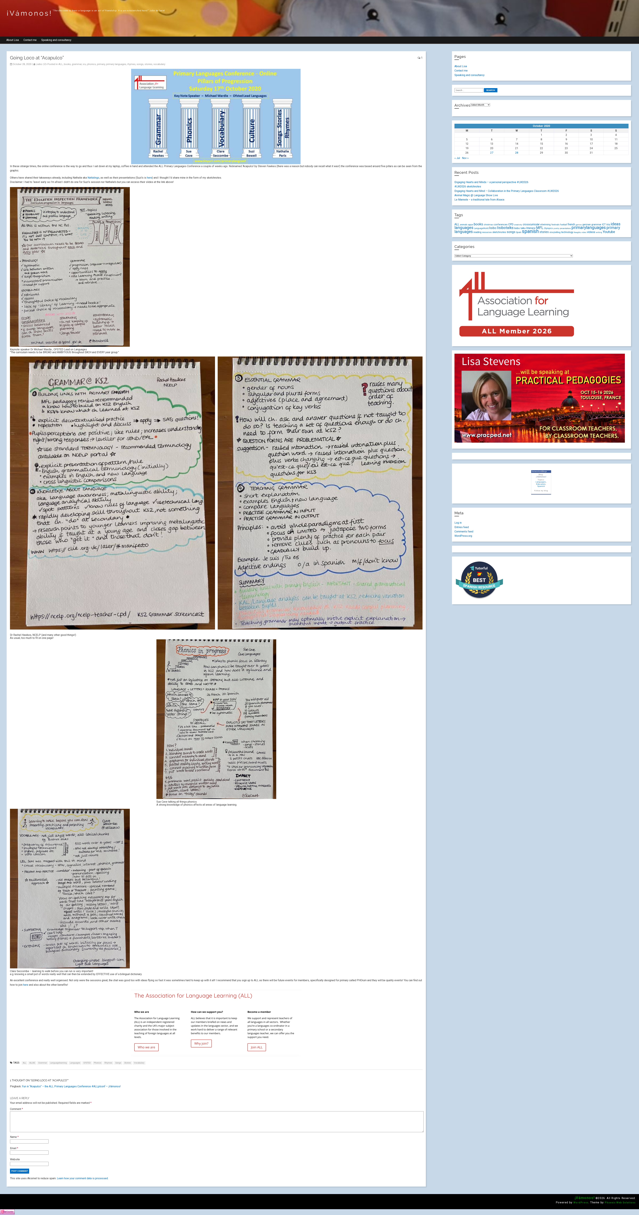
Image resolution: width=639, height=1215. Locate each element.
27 (491, 152)
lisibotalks (505, 228)
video (583, 232)
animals (463, 224)
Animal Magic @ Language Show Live (476, 195)
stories (148, 64)
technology (567, 232)
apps (470, 224)
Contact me (30, 40)
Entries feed (461, 527)
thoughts (577, 232)
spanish (530, 231)
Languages (541, 482)
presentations (565, 228)
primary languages (116, 64)
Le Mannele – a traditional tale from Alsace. (479, 199)
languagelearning (58, 1063)
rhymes (131, 64)
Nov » (465, 158)
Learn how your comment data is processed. (82, 1178)
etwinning (545, 224)
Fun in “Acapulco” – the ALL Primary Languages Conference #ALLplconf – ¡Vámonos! (71, 1086)
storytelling (554, 232)
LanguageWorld (481, 228)
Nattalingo (93, 177)
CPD (510, 224)
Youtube (609, 232)
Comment (16, 1109)
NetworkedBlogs (539, 471)
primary (101, 64)
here (149, 177)
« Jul (457, 158)
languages (75, 1063)
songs (140, 64)
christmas (488, 224)
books (67, 64)
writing (599, 232)
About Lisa (12, 40)
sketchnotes (499, 232)
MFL (539, 228)
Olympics (548, 228)
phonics (91, 64)
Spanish (541, 486)
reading (477, 232)
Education (541, 484)
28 (516, 152)
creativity (518, 224)
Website (15, 1159)
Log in (458, 522)
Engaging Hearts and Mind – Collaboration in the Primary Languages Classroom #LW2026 (506, 191)
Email (14, 1148)
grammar (77, 64)
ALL (60, 64)
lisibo (39, 64)
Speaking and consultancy (56, 40)
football (563, 224)
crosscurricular (531, 224)
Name (14, 1137)
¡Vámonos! (30, 13)
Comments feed (463, 531)
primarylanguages (588, 227)
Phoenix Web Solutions (620, 1202)
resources (487, 232)
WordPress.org (463, 535)
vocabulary (159, 64)
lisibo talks (520, 228)
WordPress (580, 1202)
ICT (604, 224)
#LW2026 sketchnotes (467, 186)
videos (591, 232)
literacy (530, 228)
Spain (518, 232)
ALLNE (32, 1063)
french (571, 224)
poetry (556, 228)
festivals (555, 224)
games (579, 225)
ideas (616, 223)
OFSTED (87, 1063)
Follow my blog (541, 491)
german (586, 224)
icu (84, 64)
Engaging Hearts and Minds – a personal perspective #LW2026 (491, 182)
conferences (501, 224)
